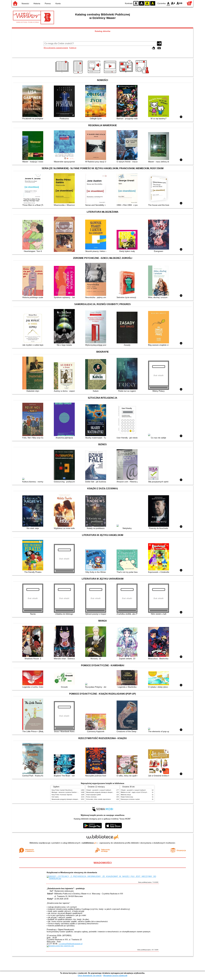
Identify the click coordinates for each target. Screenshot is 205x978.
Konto (58, 3)
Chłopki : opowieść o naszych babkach (98, 790)
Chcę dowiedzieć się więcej (90, 976)
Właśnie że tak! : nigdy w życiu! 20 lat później (135, 792)
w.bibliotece (89, 843)
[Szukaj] (159, 43)
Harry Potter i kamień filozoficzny (62, 790)
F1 (173, 3)
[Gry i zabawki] (142, 73)
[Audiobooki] (94, 73)
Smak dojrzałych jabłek (93, 794)
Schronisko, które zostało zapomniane (98, 799)
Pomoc (48, 3)
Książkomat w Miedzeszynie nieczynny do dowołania (72, 872)
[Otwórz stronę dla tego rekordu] (33, 101)
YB (147, 3)
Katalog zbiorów (102, 31)
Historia (36, 3)
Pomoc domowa (91, 797)
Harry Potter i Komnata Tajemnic (62, 794)
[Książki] (62, 73)
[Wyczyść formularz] (153, 48)
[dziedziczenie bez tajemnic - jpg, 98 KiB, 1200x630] (60, 946)
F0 (168, 3)
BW (141, 3)
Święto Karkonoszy (127, 797)
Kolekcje (72, 48)
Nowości (25, 3)
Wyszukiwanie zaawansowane (56, 48)
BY (152, 3)
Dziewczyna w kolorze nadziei (130, 799)
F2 (179, 3)
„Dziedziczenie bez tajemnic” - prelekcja (66, 888)
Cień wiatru (55, 797)
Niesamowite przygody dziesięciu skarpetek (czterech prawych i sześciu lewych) (77, 799)
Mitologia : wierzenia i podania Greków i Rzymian (67, 792)
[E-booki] (78, 73)
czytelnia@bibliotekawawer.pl (70, 944)
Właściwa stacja (126, 794)
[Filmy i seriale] (110, 73)
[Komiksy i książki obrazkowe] (126, 73)
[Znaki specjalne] (159, 48)
